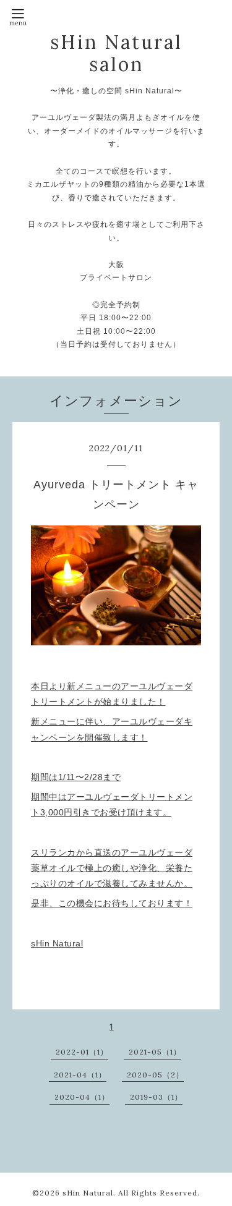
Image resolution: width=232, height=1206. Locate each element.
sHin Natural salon (116, 53)
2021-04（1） (80, 1074)
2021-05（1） (155, 1051)
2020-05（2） (155, 1074)
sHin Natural (87, 1192)
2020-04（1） (82, 1097)
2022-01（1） (82, 1051)
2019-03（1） (156, 1097)
